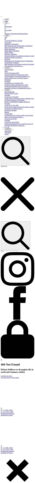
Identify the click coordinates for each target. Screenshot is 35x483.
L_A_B (6, 127)
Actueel (7, 68)
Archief (7, 90)
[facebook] (17, 319)
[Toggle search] (15, 151)
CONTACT (8, 129)
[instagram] (17, 285)
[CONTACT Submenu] (13, 129)
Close (6, 19)
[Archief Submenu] (11, 90)
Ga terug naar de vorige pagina (10, 377)
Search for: (4, 166)
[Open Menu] (1, 16)
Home (6, 21)
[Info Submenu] (9, 23)
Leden (6, 35)
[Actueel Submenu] (11, 68)
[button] (17, 194)
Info (6, 23)
